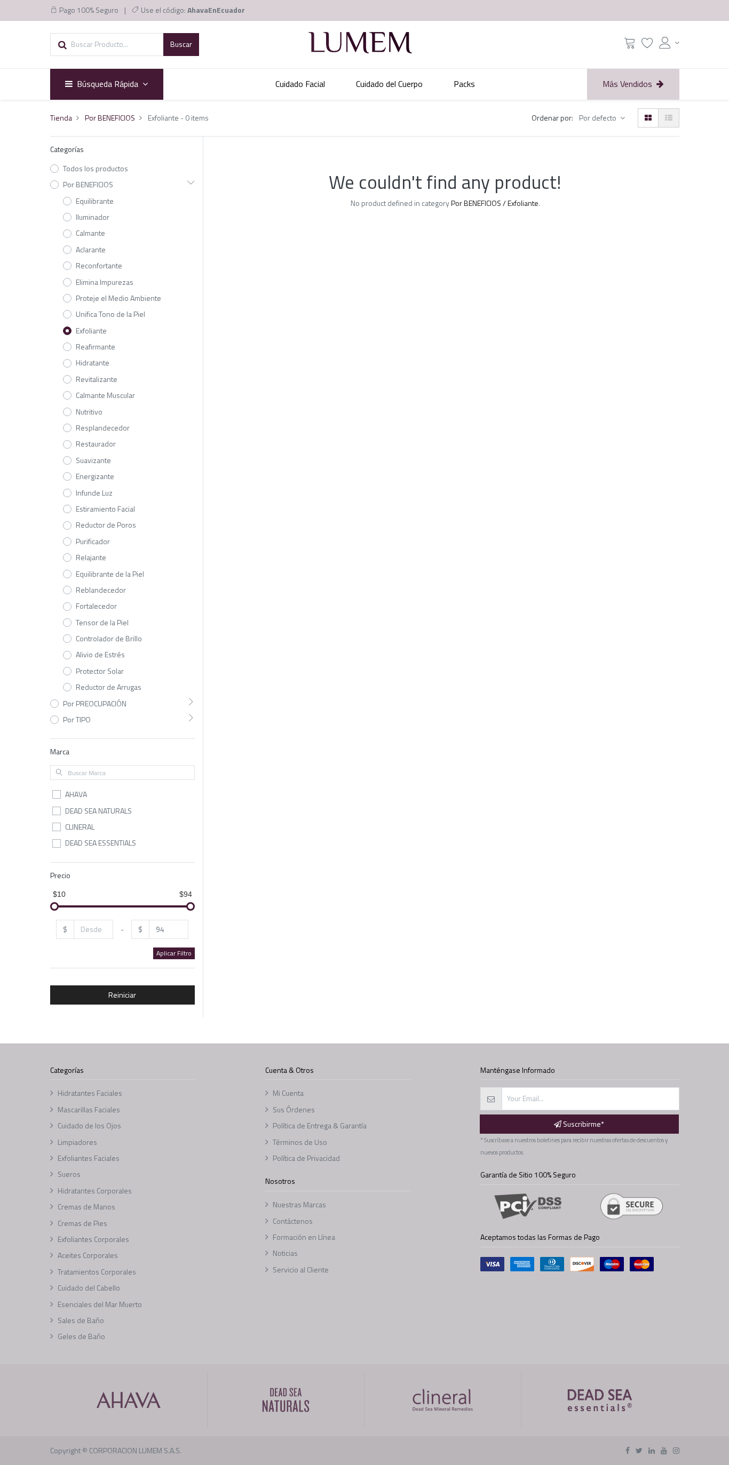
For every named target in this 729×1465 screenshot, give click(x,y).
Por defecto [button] (598, 117)
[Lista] (668, 118)
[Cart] (630, 44)
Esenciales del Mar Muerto (100, 1304)
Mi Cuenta (288, 1092)
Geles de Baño (81, 1336)
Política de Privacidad (306, 1158)
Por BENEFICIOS (110, 117)
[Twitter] (639, 1450)
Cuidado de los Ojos (89, 1125)
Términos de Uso (300, 1142)
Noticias (285, 1253)
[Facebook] (627, 1450)
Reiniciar (122, 994)
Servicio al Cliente (301, 1269)
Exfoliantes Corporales (93, 1239)
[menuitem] (300, 84)
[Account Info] (669, 43)
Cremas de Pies (82, 1223)
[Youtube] (664, 1450)
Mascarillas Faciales (89, 1109)
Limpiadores (77, 1142)
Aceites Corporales (88, 1255)
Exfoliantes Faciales (89, 1158)
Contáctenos (293, 1221)
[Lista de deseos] (647, 44)
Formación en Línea (304, 1237)
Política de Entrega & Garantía (320, 1125)
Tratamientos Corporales (97, 1271)
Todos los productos (95, 168)
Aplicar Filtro (174, 953)
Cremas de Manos (86, 1206)
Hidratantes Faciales (90, 1092)
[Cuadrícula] (648, 118)
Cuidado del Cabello (89, 1287)
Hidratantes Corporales (95, 1190)
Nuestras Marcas (299, 1204)
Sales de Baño (81, 1320)
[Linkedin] (651, 1450)
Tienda (61, 117)
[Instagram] (676, 1450)
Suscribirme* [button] (582, 1123)
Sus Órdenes (294, 1109)
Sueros (69, 1174)
